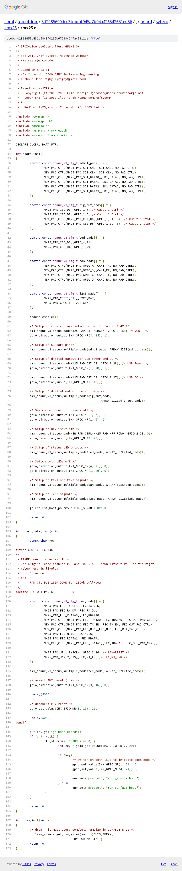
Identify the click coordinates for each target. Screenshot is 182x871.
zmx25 (10, 27)
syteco (162, 21)
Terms (51, 864)
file (95, 38)
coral (9, 21)
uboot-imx (28, 21)
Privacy (39, 864)
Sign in (173, 7)
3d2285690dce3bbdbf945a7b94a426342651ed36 (87, 21)
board (146, 21)
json (174, 864)
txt (163, 864)
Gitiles (26, 864)
